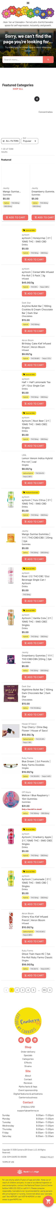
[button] (15, 192)
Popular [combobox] (27, 140)
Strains (28, 1066)
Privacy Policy (47, 1157)
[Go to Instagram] (28, 1040)
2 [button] (17, 990)
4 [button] (28, 990)
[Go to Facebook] (21, 1040)
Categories (28, 1058)
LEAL (24, 455)
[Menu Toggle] (28, 2)
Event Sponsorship (28, 1090)
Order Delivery (28, 1051)
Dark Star (26, 302)
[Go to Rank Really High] (28, 1171)
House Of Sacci (29, 724)
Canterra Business (28, 1097)
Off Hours (26, 792)
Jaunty (6, 188)
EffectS (28, 1062)
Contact (28, 1079)
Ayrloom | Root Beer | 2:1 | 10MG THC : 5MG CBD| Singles (36, 424)
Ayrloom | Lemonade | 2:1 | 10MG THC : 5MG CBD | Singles (36, 883)
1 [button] (11, 990)
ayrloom (25, 234)
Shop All (18, 88)
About (28, 1075)
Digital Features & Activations (28, 1093)
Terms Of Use (8, 1162)
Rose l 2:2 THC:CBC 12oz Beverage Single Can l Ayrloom (36, 580)
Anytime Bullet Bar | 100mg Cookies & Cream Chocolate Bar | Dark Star (37, 309)
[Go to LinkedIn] (35, 1040)
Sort (24, 138)
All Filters (12, 141)
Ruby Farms (27, 758)
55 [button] (44, 990)
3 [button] (22, 990)
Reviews (28, 1082)
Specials (28, 1055)
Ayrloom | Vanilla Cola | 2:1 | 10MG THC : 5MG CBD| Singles (37, 622)
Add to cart (17, 217)
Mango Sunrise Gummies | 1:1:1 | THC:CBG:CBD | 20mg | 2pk (37, 538)
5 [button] (33, 990)
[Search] (48, 59)
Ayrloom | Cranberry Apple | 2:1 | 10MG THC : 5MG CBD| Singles (37, 840)
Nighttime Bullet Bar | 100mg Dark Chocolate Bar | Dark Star (37, 693)
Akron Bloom (28, 340)
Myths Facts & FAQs (28, 1086)
